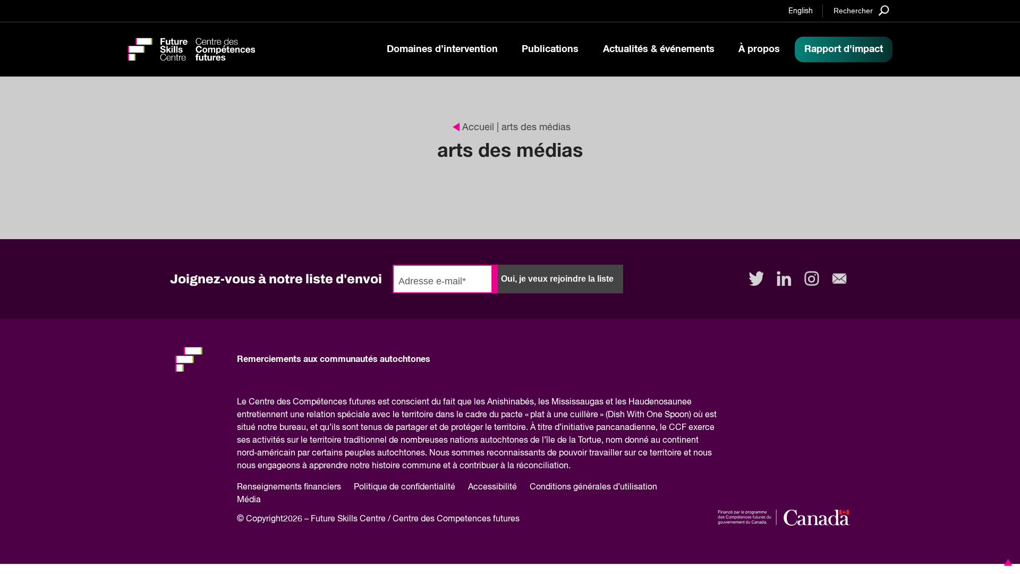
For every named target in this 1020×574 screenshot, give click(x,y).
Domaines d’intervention (442, 49)
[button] (1006, 562)
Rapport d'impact (843, 49)
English (800, 11)
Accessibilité (492, 487)
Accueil (478, 127)
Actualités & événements (659, 49)
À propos (759, 49)
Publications (550, 49)
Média (249, 500)
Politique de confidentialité (404, 487)
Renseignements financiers (289, 487)
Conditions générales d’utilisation (593, 487)
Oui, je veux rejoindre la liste (557, 278)
